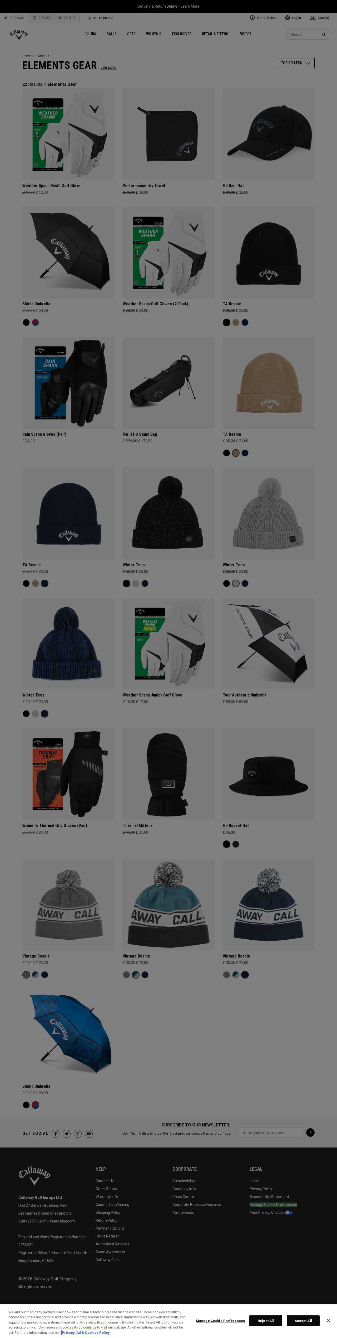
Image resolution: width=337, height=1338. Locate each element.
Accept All (303, 1321)
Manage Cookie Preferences (220, 1321)
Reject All (266, 1321)
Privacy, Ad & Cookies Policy (86, 1333)
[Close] (328, 1320)
